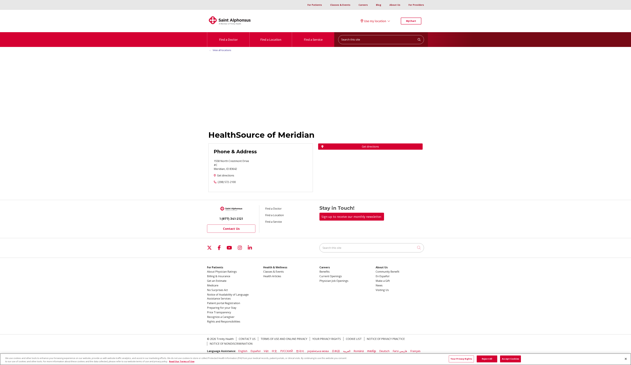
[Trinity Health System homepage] (229, 26)
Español (255, 351)
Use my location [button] (375, 21)
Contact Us (231, 229)
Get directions (225, 175)
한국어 (300, 351)
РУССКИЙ (286, 351)
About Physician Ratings (222, 271)
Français (415, 351)
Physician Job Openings (333, 281)
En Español (382, 276)
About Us (394, 4)
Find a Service (313, 39)
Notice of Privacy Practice (386, 339)
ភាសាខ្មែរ (371, 351)
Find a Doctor (228, 39)
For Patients (314, 4)
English (242, 351)
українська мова (318, 351)
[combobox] (381, 39)
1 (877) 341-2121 (231, 219)
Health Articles (272, 276)
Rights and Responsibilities (223, 321)
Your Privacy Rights (326, 339)
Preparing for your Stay (221, 308)
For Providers (416, 4)
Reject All (487, 358)
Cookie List (354, 339)
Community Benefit (387, 271)
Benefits (324, 271)
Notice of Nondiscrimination (231, 343)
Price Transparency (219, 312)
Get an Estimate (216, 281)
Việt (266, 351)
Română (359, 351)
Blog (378, 4)
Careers (363, 4)
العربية (346, 351)
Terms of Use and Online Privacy (284, 339)
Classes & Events (340, 4)
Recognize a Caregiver (220, 317)
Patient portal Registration (223, 303)
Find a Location (270, 39)
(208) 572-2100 (227, 182)
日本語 (336, 351)
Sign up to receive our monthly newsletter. (351, 217)
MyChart (411, 20)
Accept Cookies (510, 358)
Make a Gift (383, 281)
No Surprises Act (217, 290)
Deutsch (384, 351)
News (379, 285)
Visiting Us (382, 290)
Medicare (212, 285)
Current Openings (330, 276)
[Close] (625, 358)
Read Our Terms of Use (181, 361)
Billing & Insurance (218, 276)
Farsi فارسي (400, 351)
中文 (274, 351)
